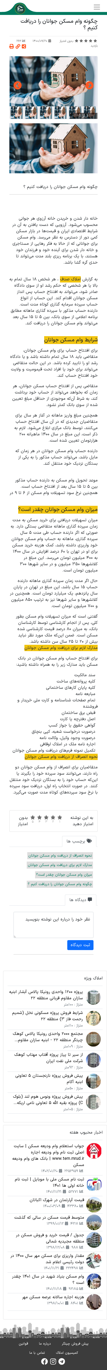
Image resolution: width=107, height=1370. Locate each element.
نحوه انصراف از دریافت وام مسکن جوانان (60, 855)
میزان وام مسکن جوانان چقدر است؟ (64, 875)
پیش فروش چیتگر (75, 1343)
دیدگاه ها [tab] (78, 900)
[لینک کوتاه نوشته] (18, 47)
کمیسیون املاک (67, 1353)
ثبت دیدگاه (80, 945)
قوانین (23, 1343)
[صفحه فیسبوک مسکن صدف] (44, 1363)
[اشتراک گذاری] (24, 47)
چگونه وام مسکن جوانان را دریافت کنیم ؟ (60, 884)
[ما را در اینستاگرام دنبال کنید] (53, 1363)
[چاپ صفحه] (11, 47)
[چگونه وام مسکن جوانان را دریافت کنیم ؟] (53, 81)
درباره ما (45, 1343)
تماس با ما (37, 1353)
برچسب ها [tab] (76, 841)
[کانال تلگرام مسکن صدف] (61, 1363)
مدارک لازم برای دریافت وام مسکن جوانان (60, 865)
